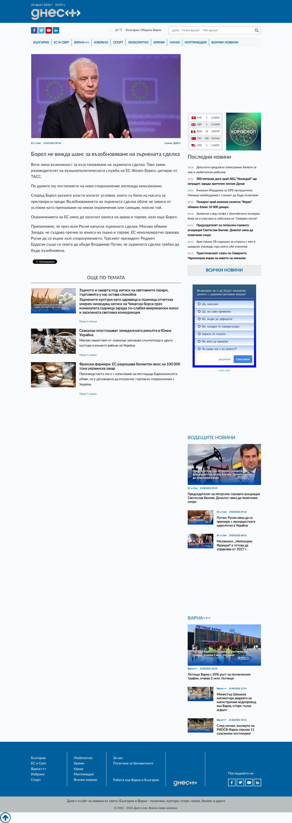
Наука (175, 42)
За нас (118, 758)
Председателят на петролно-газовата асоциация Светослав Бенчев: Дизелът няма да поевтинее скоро (220, 230)
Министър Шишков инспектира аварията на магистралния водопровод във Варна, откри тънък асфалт (236, 702)
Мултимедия (195, 42)
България (41, 42)
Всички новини (224, 42)
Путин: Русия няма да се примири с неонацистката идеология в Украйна (236, 521)
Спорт (118, 42)
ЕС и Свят (61, 42)
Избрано (101, 42)
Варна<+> (81, 42)
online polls (224, 370)
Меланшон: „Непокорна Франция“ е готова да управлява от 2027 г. (234, 545)
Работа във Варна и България (136, 780)
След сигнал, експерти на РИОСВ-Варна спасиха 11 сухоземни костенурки (235, 729)
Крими (159, 42)
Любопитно (138, 42)
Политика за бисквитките (133, 763)
